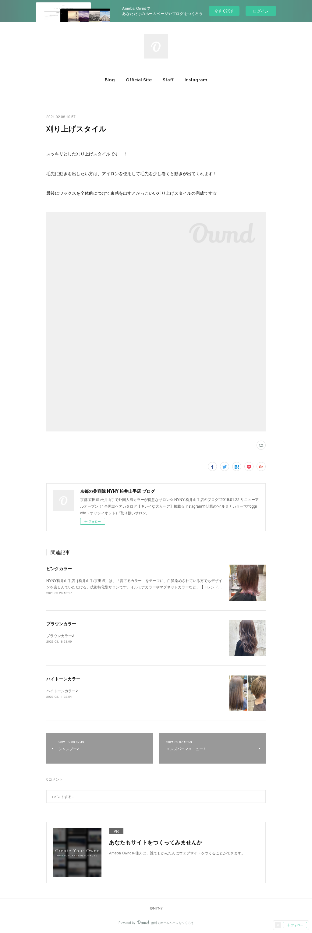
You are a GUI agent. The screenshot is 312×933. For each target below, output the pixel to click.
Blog (110, 80)
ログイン (261, 11)
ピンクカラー (59, 568)
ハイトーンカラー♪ (62, 690)
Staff (168, 80)
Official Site (139, 80)
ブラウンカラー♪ (60, 635)
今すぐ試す (224, 10)
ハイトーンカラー (63, 679)
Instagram (196, 80)
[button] (110, 80)
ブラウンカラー (61, 623)
